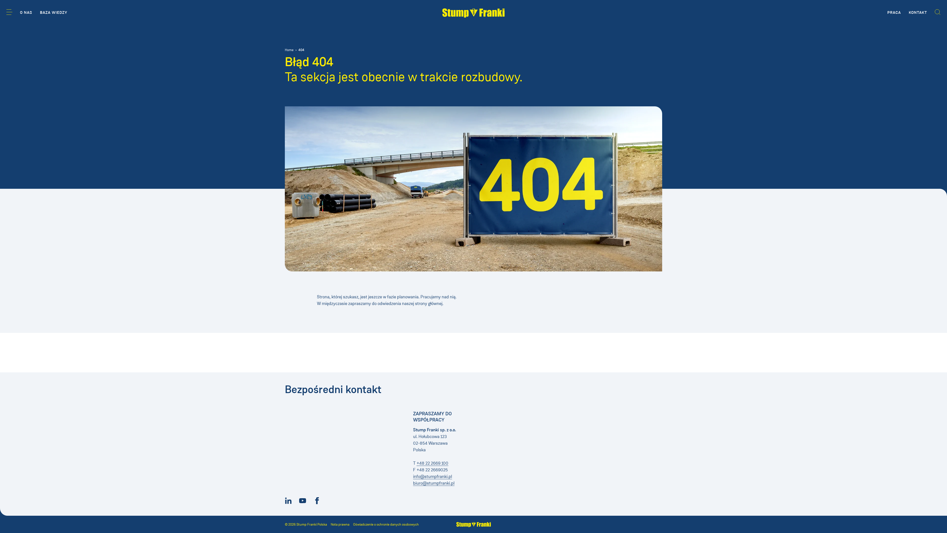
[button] (9, 12)
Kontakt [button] (918, 12)
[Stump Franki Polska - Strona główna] (473, 12)
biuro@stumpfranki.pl (434, 483)
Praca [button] (894, 12)
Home (289, 50)
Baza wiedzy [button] (53, 12)
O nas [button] (26, 12)
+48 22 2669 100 (432, 463)
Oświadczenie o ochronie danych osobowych (386, 524)
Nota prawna (340, 524)
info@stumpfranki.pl (432, 476)
